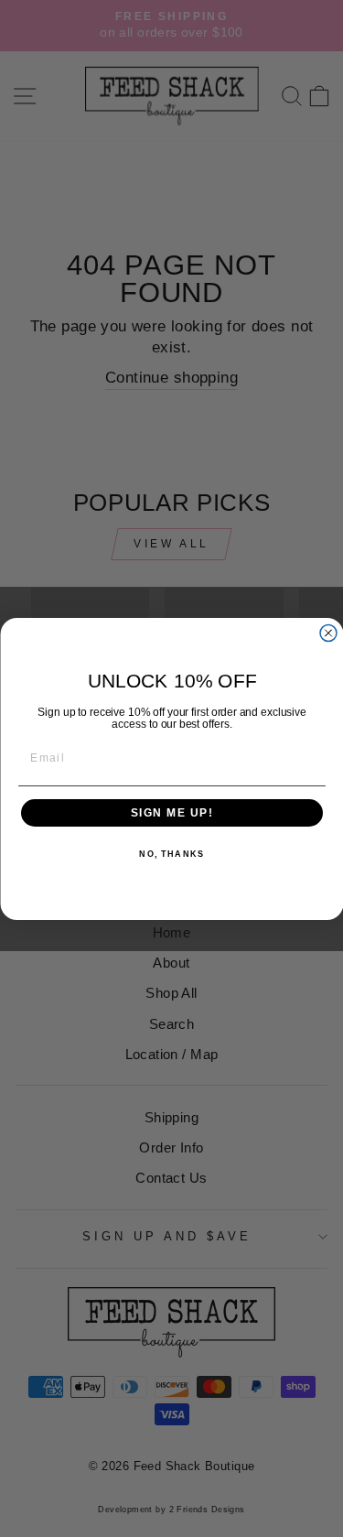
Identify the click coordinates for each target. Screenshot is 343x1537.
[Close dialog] (328, 632)
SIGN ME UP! (171, 812)
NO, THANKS (171, 855)
